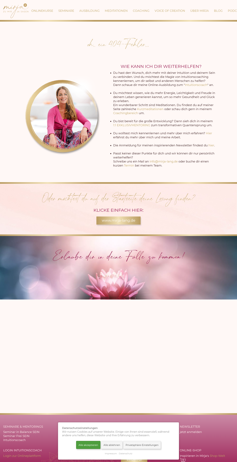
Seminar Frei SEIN (16, 436)
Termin (129, 165)
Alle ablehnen (112, 445)
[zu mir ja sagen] (16, 10)
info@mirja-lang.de (164, 161)
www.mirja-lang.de (118, 220)
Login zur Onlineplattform (22, 456)
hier (211, 145)
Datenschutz (125, 453)
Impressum (111, 453)
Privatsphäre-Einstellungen (142, 445)
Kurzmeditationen (150, 109)
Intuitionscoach (196, 85)
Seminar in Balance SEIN (21, 432)
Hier (209, 133)
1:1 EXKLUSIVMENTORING (131, 125)
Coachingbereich (125, 113)
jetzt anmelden (191, 432)
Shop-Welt (217, 456)
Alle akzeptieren (88, 445)
